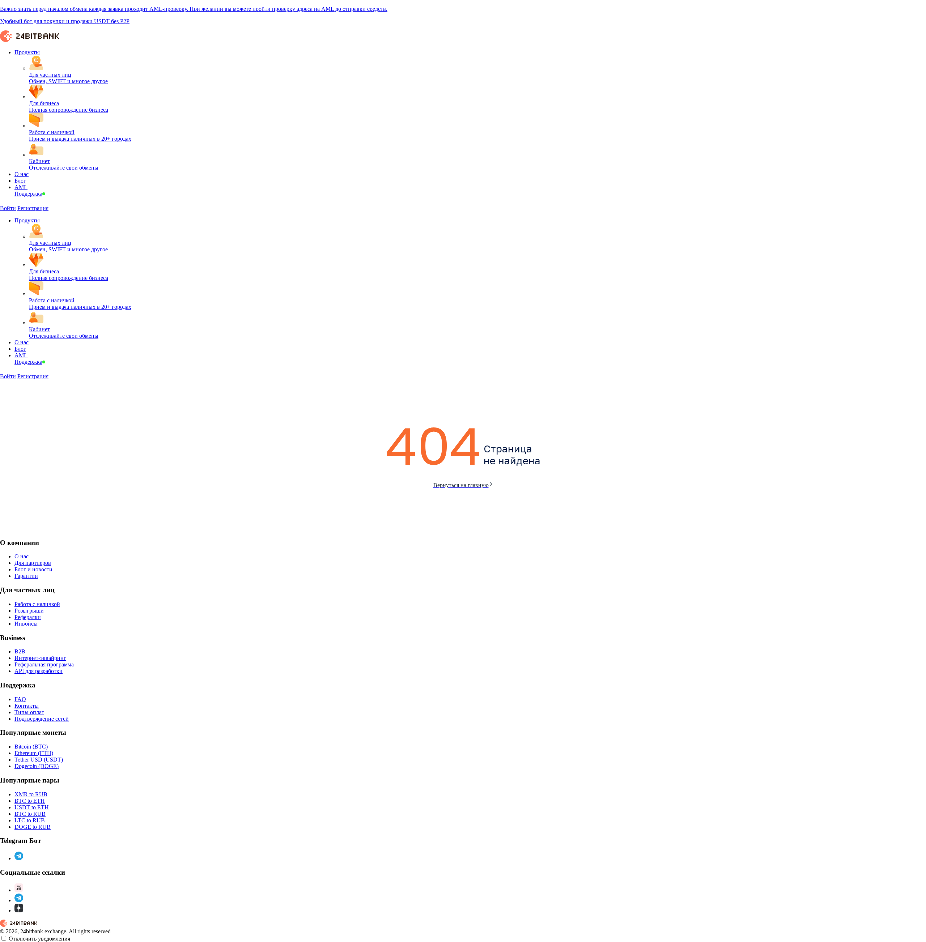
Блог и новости (33, 569)
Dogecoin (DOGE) (36, 766)
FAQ (20, 699)
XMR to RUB (30, 794)
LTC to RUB (29, 820)
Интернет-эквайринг (40, 658)
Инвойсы (26, 624)
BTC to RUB (30, 814)
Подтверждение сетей (41, 719)
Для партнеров (32, 563)
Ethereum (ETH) (33, 753)
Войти (8, 208)
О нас (21, 556)
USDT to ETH (31, 807)
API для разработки (38, 671)
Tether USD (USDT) (38, 759)
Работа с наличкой (37, 604)
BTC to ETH (29, 801)
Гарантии (26, 576)
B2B (19, 651)
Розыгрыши (29, 611)
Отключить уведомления (39, 938)
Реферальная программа (44, 664)
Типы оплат (29, 712)
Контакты (26, 706)
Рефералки (27, 617)
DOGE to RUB (32, 827)
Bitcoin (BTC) (31, 746)
